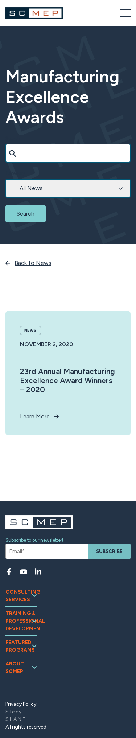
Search (12, 138)
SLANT (16, 719)
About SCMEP (14, 668)
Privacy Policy (20, 704)
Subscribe (109, 551)
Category (15, 173)
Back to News (33, 262)
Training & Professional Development (21, 621)
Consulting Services (21, 596)
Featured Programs (20, 646)
